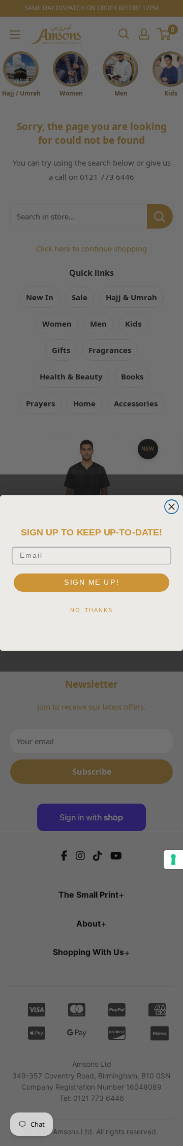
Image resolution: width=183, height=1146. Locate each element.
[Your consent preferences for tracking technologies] (173, 859)
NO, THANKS (91, 610)
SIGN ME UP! (91, 582)
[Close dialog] (171, 507)
